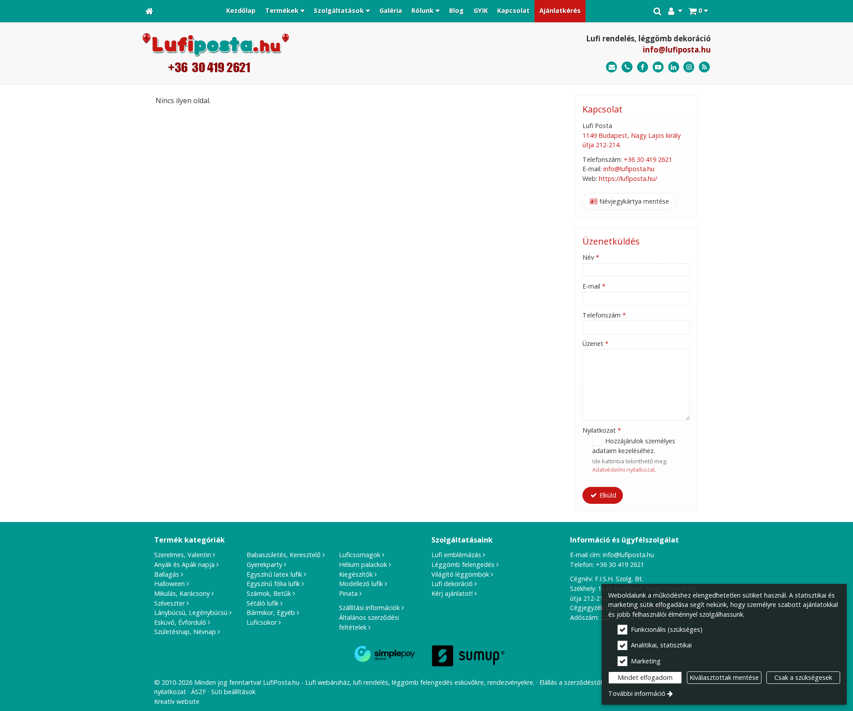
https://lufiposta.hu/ (628, 178)
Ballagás (166, 574)
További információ (637, 693)
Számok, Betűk (269, 593)
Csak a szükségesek (803, 677)
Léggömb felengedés (462, 564)
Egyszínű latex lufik (274, 574)
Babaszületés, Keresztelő (284, 554)
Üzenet (595, 343)
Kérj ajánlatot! (452, 593)
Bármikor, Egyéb (271, 612)
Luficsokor (262, 622)
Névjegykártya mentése (633, 201)
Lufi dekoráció (452, 583)
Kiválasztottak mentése (724, 677)
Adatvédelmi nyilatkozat (623, 470)
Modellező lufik (361, 583)
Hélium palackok (363, 564)
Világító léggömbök (460, 574)
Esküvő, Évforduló (180, 622)
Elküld (607, 495)
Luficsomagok (359, 554)
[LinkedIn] (673, 67)
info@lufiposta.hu (677, 49)
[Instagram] (688, 67)
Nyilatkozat (601, 430)
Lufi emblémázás (456, 554)
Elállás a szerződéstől (570, 682)
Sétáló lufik (263, 603)
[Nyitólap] (149, 11)
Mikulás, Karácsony (182, 593)
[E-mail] (611, 67)
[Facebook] (642, 67)
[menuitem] (149, 11)
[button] (698, 11)
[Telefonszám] (627, 67)
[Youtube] (658, 67)
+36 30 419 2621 (648, 159)
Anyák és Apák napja (184, 564)
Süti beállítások (233, 691)
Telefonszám (604, 315)
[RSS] (704, 67)
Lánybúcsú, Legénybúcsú (190, 612)
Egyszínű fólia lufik (273, 583)
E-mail (594, 286)
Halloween (169, 583)
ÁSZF (198, 691)
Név (590, 257)
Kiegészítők (356, 574)
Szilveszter (169, 603)
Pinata (348, 593)
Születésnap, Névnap (185, 631)
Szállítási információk (369, 607)
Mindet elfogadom (645, 677)
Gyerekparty (264, 564)
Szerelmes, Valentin (182, 554)
